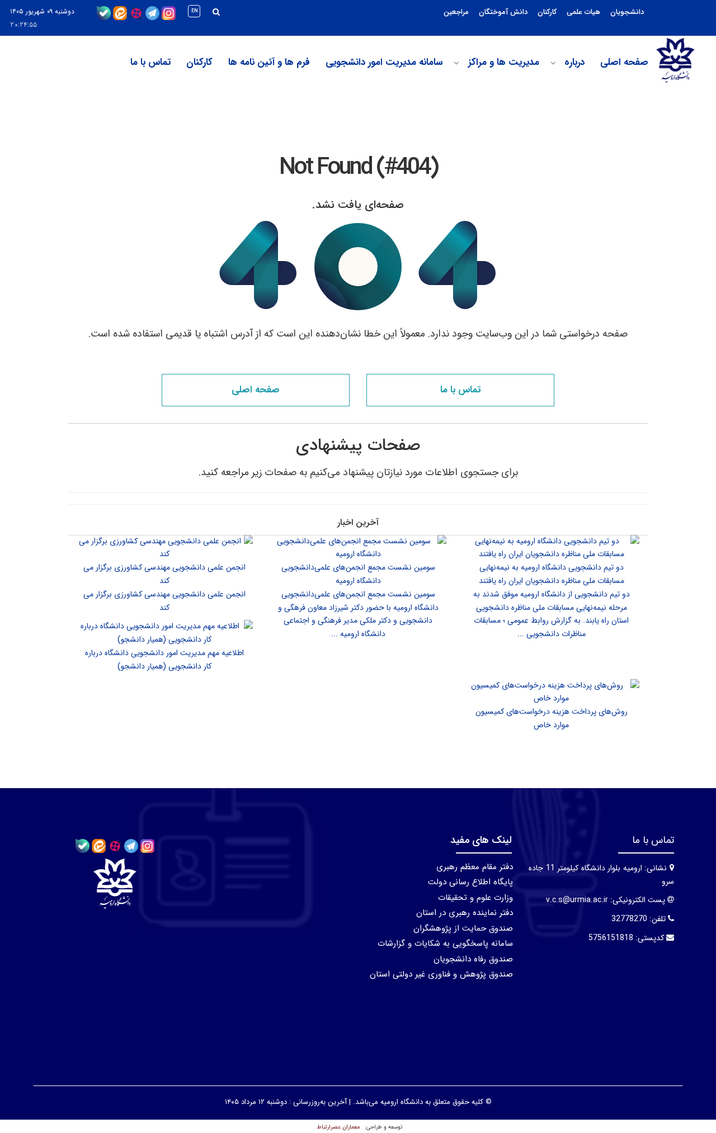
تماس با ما (150, 62)
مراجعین (456, 12)
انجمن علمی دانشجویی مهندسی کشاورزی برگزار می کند (164, 574)
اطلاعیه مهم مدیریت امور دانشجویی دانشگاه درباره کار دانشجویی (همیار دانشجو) (164, 659)
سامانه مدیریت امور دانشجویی (384, 62)
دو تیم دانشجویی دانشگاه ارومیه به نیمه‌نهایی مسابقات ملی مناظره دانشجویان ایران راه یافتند (551, 574)
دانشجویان (627, 12)
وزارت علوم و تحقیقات (475, 897)
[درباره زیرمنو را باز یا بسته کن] (553, 63)
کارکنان (547, 12)
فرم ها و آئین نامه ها (269, 62)
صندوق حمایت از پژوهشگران (463, 928)
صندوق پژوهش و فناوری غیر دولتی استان (441, 974)
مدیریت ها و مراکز (503, 62)
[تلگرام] (152, 13)
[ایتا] (120, 13)
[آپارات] (136, 13)
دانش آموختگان (503, 12)
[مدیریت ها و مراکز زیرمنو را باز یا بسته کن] (456, 63)
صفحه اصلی (624, 62)
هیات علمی (583, 12)
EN (194, 11)
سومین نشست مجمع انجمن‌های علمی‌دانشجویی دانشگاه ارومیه (358, 574)
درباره (574, 62)
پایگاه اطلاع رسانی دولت (470, 882)
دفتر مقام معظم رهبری (474, 867)
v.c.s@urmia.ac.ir (577, 900)
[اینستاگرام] (169, 13)
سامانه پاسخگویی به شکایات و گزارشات (445, 943)
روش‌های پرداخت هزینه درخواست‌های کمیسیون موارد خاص (551, 718)
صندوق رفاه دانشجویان (473, 959)
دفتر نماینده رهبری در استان (464, 912)
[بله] (104, 13)
